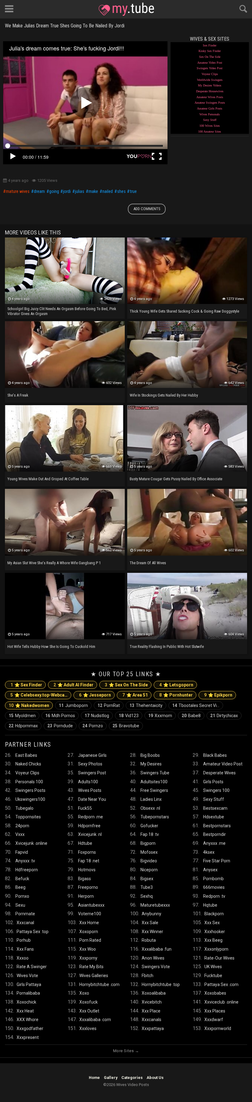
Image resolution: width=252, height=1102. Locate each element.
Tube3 (146, 887)
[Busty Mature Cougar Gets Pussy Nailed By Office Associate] (187, 438)
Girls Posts (213, 781)
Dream (39, 191)
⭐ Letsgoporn (176, 684)
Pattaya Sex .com (221, 984)
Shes (121, 191)
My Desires (151, 763)
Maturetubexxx (155, 905)
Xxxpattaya (153, 1028)
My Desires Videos (209, 85)
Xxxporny (88, 958)
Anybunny (151, 913)
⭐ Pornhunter (176, 695)
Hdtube (85, 843)
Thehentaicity (146, 705)
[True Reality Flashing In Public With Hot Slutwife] (187, 606)
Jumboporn (73, 705)
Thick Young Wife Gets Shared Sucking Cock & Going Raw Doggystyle (184, 311)
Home (94, 1077)
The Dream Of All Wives (148, 563)
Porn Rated (90, 940)
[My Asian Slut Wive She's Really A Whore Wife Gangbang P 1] (65, 522)
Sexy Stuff (209, 120)
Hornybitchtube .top (161, 984)
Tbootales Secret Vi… (195, 705)
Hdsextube (213, 816)
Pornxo (22, 896)
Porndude (60, 725)
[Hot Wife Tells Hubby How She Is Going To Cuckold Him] (65, 606)
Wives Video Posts (126, 9)
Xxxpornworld (217, 1028)
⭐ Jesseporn (95, 695)
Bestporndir (214, 834)
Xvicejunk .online (31, 843)
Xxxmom (160, 715)
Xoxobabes (215, 993)
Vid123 (129, 715)
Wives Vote (27, 975)
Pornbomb (213, 878)
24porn (22, 825)
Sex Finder (209, 45)
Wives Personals (209, 114)
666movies (214, 887)
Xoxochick (26, 1002)
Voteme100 (89, 913)
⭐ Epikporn (218, 695)
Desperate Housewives (209, 91)
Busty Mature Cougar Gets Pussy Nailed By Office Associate (176, 479)
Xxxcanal (25, 922)
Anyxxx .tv (25, 860)
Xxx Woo (87, 949)
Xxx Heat (25, 1010)
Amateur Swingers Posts (210, 102)
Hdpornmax (23, 725)
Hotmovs (87, 869)
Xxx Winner (152, 931)
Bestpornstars (217, 825)
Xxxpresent (28, 1037)
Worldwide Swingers (209, 80)
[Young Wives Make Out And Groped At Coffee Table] (65, 438)
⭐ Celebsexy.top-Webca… (39, 695)
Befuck (22, 878)
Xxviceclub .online (221, 1002)
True (133, 191)
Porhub (24, 940)
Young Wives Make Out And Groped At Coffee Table (48, 479)
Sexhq (146, 896)
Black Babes (215, 755)
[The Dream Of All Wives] (187, 522)
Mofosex (149, 852)
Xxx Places (214, 1010)
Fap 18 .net (88, 860)
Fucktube (213, 975)
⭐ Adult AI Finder (73, 684)
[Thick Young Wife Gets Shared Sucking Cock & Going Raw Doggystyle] (187, 271)
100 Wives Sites (209, 125)
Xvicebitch (152, 1002)
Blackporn (214, 913)
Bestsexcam (215, 808)
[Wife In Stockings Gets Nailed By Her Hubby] (187, 354)
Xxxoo (23, 958)
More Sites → (126, 1050)
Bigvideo (148, 860)
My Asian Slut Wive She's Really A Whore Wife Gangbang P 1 (54, 563)
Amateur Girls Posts (209, 108)
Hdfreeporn (26, 869)
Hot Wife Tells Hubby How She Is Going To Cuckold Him (51, 646)
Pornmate (25, 913)
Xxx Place (151, 1010)
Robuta (149, 940)
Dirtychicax (224, 715)
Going (54, 191)
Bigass (84, 878)
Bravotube (125, 725)
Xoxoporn (88, 931)
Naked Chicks (28, 763)
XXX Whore (27, 1019)
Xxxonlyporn (216, 949)
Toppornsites (28, 816)
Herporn (86, 896)
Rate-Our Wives (219, 958)
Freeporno (88, 887)
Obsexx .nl (150, 808)
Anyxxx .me (214, 843)
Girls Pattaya (29, 984)
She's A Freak (17, 395)
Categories (132, 1077)
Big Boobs (150, 755)
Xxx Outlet (89, 1010)
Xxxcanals (151, 1019)
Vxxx (20, 834)
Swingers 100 (216, 790)
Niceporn (149, 869)
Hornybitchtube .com (99, 984)
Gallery (110, 1077)
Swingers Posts (30, 790)
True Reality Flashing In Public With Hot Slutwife (167, 646)
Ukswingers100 (30, 799)
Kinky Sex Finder (210, 51)
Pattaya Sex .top (33, 931)
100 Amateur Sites (209, 131)
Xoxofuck (88, 1002)
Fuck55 (85, 808)
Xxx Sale (150, 922)
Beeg (20, 887)
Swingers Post (92, 772)
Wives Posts (89, 790)
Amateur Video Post (209, 62)
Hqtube (210, 905)
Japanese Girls (92, 755)
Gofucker (149, 825)
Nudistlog (97, 715)
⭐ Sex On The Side (126, 684)
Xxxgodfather (30, 1028)
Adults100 (88, 781)
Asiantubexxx (91, 905)
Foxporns (87, 852)
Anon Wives (153, 958)
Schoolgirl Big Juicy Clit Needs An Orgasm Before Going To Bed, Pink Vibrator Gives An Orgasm (61, 311)
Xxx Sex (212, 922)
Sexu (20, 905)
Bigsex (146, 878)
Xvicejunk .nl (90, 834)
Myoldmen (22, 715)
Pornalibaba (28, 993)
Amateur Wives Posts (209, 97)
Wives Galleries (93, 975)
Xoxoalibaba (154, 993)
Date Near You (92, 799)
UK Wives (213, 966)
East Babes (26, 755)
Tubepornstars (154, 816)
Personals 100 (29, 781)
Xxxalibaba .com (95, 1019)
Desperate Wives (219, 772)
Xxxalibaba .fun (156, 949)
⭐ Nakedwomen (29, 705)
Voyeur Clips (210, 74)
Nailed (107, 191)
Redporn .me (90, 816)
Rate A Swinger (32, 966)
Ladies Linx (151, 799)
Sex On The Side (209, 56)
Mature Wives (18, 191)
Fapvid (21, 852)
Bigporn (148, 843)
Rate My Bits (91, 966)
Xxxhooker (214, 931)
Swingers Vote (156, 966)
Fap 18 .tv (149, 834)
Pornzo (92, 725)
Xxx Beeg (213, 940)
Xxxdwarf (213, 1019)
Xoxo (84, 993)
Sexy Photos (90, 763)
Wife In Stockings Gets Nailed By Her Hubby (164, 395)
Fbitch (147, 975)
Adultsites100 (153, 781)
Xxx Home (89, 922)
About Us (155, 1077)
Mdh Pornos (60, 715)
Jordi (67, 191)
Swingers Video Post (209, 68)
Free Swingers (154, 790)
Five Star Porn (216, 860)
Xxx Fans (25, 949)
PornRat (108, 705)
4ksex (209, 852)
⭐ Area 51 (135, 695)
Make (93, 191)
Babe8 (191, 715)
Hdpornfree (89, 825)
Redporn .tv (214, 896)
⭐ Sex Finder (26, 684)
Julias (79, 191)
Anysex (210, 869)
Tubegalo (24, 808)
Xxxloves (87, 1028)
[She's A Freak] (65, 354)
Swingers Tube (154, 772)
